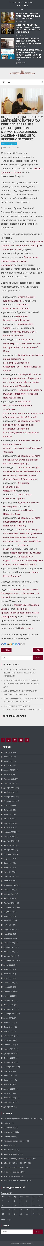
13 (33, 1205)
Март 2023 (8, 934)
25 (21, 1214)
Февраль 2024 (9, 885)
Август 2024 (8, 858)
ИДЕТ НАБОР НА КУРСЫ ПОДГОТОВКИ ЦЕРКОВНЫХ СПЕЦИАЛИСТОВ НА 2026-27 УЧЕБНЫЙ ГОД (28, 28)
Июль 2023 (8, 916)
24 (15, 1214)
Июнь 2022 (8, 974)
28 (39, 1214)
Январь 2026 (9, 783)
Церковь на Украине (12, 1176)
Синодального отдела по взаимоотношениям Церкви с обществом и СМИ (23, 560)
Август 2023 (8, 912)
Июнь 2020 (8, 1080)
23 (9, 1214)
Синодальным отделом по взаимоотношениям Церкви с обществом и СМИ (22, 245)
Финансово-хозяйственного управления (16, 486)
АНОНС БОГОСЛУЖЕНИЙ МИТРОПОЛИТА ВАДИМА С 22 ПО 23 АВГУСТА (28, 16)
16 (9, 1210)
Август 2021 (8, 1018)
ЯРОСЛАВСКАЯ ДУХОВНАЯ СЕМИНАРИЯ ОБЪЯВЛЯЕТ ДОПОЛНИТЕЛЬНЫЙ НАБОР (28, 41)
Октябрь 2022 (9, 956)
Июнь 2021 (8, 1027)
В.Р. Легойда (30, 564)
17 (15, 1210)
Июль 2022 (8, 969)
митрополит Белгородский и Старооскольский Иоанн (22, 347)
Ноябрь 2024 (9, 845)
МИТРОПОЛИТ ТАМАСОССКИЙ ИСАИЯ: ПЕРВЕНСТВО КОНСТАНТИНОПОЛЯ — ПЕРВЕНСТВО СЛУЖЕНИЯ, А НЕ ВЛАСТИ (38, 650)
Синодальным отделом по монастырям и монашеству (19, 261)
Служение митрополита (13, 1167)
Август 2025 (8, 805)
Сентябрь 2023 (9, 907)
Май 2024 (7, 872)
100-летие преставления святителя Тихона (21, 1119)
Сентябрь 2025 (9, 801)
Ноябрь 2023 (9, 898)
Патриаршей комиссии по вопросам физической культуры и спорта (22, 378)
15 (3, 1210)
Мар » (9, 1219)
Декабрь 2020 (9, 1053)
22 (3, 1214)
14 (39, 1205)
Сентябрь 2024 (9, 854)
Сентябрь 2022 (9, 960)
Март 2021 (8, 1040)
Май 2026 (7, 765)
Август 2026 (8, 752)
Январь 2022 (9, 996)
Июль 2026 (8, 757)
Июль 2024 (8, 863)
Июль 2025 (8, 810)
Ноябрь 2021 (9, 1005)
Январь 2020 (9, 1102)
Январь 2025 (9, 836)
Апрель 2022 (9, 982)
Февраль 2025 (9, 832)
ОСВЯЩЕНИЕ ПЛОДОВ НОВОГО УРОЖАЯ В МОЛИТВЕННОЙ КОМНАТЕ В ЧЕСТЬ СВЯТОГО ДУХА (22, 683)
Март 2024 (8, 881)
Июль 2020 (8, 1075)
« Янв (3, 1219)
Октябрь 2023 (9, 903)
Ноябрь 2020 (9, 1058)
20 (33, 1210)
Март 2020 (8, 1093)
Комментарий (9, 1136)
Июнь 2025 (8, 814)
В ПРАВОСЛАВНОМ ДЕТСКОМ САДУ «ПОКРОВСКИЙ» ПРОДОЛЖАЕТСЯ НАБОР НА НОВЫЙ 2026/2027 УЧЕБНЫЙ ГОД (29, 55)
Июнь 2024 (8, 867)
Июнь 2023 (8, 920)
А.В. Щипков (26, 628)
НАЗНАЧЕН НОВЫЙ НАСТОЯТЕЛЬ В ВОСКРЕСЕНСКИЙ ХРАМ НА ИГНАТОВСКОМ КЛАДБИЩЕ (7, 650)
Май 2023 (7, 925)
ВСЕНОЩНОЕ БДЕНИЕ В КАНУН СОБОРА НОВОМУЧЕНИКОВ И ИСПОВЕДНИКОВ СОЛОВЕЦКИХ (20, 673)
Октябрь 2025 (9, 796)
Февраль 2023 (9, 938)
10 (15, 1205)
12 (27, 1205)
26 (27, 1214)
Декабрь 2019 (9, 1106)
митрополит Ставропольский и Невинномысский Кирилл (22, 366)
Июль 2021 (8, 1022)
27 (33, 1214)
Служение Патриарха (9, 144)
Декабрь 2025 (9, 788)
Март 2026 (8, 774)
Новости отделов (10, 1154)
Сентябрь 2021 (9, 1013)
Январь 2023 (9, 943)
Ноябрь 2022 (9, 951)
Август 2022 (8, 965)
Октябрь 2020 (9, 1062)
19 (27, 1210)
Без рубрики (9, 1127)
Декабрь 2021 (9, 1000)
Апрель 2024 (9, 876)
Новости (7, 1145)
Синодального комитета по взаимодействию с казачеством (23, 358)
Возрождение (9, 1132)
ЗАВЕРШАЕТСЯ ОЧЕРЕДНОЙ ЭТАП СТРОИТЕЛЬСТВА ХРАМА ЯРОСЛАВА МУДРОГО (22, 707)
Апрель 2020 (9, 1089)
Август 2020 (8, 1071)
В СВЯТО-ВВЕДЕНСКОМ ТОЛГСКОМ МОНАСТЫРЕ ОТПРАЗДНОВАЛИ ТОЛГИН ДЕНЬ (23, 700)
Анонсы (7, 1123)
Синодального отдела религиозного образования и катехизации (21, 424)
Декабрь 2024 (9, 841)
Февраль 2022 (9, 991)
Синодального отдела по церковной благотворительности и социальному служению (22, 471)
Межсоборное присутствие (14, 1141)
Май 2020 (7, 1084)
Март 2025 (8, 827)
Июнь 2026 (8, 761)
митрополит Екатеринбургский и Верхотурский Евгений (21, 432)
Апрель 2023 (9, 929)
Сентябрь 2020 (9, 1067)
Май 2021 (7, 1031)
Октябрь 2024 (9, 850)
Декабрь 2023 (9, 894)
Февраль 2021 (9, 1044)
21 (39, 1210)
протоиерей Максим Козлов (25, 552)
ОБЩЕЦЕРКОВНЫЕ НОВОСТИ (15, 1163)
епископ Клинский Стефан (27, 541)
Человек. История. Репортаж (15, 1181)
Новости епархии (11, 1150)
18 (21, 1210)
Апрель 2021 (9, 1036)
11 (21, 1205)
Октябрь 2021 (9, 1009)
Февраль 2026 (9, 779)
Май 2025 (7, 819)
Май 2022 (7, 978)
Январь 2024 (9, 889)
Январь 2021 (9, 1049)
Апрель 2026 (9, 770)
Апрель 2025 (9, 823)
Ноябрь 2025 (9, 792)
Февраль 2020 (9, 1098)
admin (17, 148)
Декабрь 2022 (9, 947)
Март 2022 (8, 987)
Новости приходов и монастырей (17, 1158)
